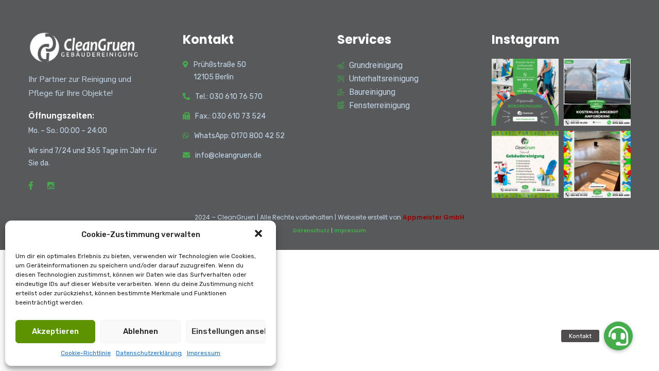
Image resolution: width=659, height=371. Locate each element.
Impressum (203, 353)
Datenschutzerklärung (149, 353)
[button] (259, 234)
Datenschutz (311, 230)
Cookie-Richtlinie (86, 353)
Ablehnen (140, 331)
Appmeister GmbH (433, 217)
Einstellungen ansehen (229, 331)
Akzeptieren (55, 331)
